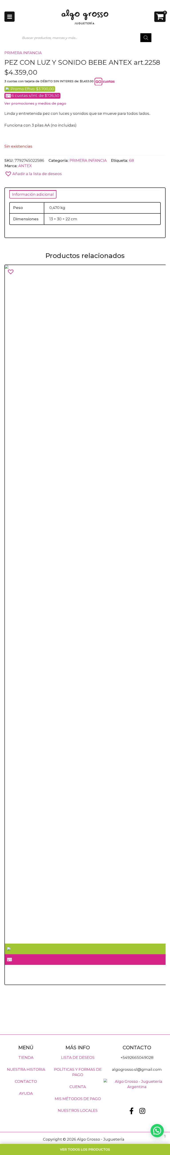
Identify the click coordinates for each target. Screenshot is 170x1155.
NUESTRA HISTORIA (26, 1069)
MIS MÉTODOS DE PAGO (78, 1098)
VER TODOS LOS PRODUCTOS (85, 1149)
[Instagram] (142, 1110)
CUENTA (78, 1086)
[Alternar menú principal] (9, 17)
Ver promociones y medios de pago (35, 103)
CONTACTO (26, 1081)
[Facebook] (131, 1110)
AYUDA (26, 1093)
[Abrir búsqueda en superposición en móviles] (85, 37)
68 (131, 160)
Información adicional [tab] (33, 194)
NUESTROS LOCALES (78, 1110)
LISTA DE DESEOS (78, 1057)
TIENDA (25, 1057)
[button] (85, 172)
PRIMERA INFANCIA (23, 53)
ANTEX (25, 165)
